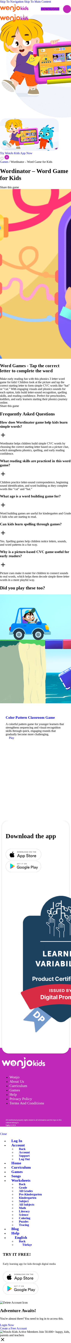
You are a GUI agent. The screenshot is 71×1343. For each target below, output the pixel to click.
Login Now (7, 1325)
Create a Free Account (13, 1328)
